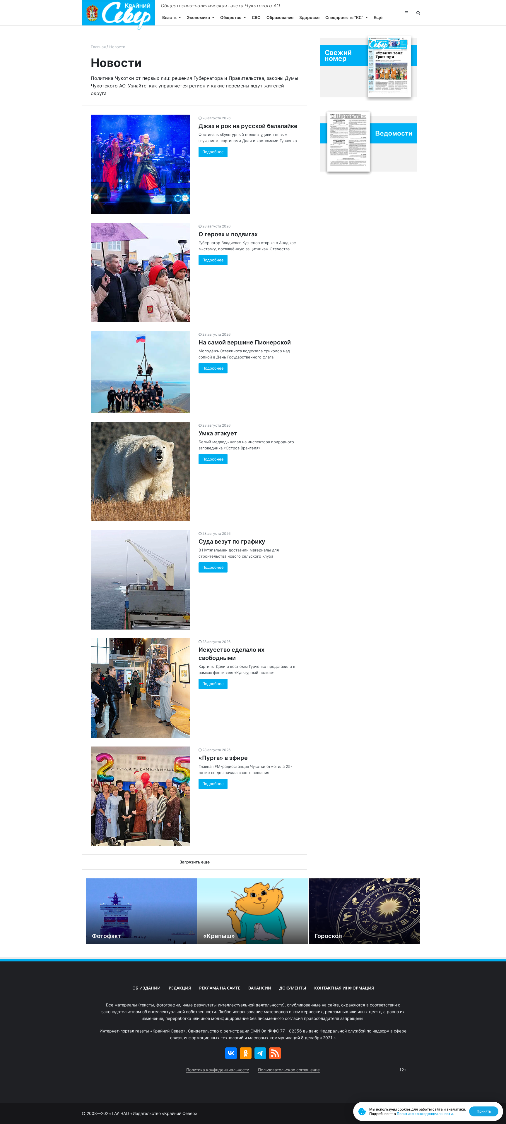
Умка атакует (218, 433)
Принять (484, 1111)
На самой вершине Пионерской (245, 342)
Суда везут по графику (232, 541)
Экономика (198, 17)
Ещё (378, 17)
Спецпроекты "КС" (344, 17)
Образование (279, 17)
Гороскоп (328, 935)
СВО (256, 17)
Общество (231, 17)
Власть (169, 17)
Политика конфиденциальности (217, 1069)
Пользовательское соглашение (289, 1069)
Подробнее (213, 151)
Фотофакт (106, 935)
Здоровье (309, 17)
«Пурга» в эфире (223, 757)
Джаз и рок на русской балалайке (248, 126)
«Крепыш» (219, 935)
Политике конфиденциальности (425, 1113)
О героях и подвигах (228, 234)
